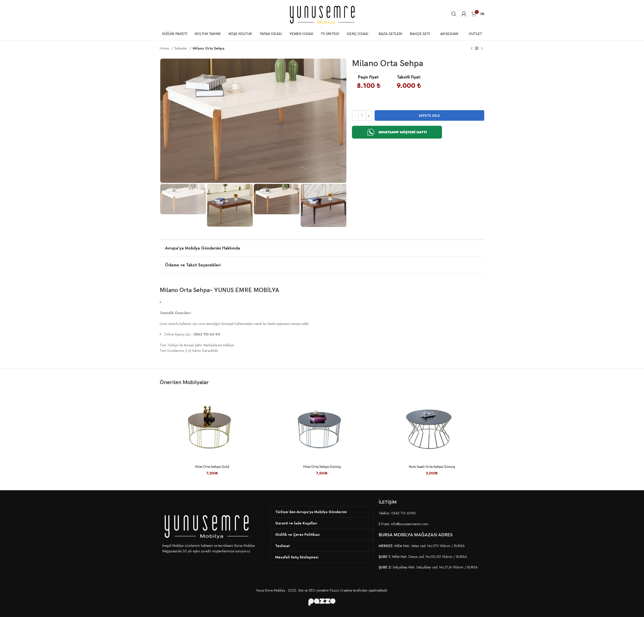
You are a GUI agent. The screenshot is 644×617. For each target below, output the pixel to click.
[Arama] (454, 14)
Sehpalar (181, 48)
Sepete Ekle (429, 115)
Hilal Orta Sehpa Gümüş (322, 467)
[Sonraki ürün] (481, 48)
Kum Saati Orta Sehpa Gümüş (432, 467)
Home (165, 48)
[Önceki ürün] (471, 48)
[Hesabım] (464, 14)
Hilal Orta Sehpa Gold (212, 467)
